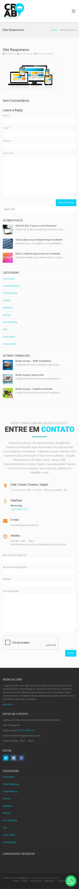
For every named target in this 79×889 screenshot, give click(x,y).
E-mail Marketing (11, 286)
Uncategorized (9, 344)
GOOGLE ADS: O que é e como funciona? (36, 226)
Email (6, 128)
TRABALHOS (36, 881)
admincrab (28, 54)
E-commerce (9, 279)
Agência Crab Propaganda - (17, 878)
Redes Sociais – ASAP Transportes (33, 361)
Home (54, 30)
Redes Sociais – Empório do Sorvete (33, 389)
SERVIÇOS (49, 881)
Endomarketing (10, 293)
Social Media (9, 336)
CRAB (24, 881)
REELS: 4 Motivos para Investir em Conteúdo (37, 253)
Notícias (7, 315)
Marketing (7, 307)
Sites (5, 329)
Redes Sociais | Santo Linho (29, 375)
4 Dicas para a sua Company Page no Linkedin (38, 239)
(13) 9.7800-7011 (19, 509)
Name (6, 115)
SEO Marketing (10, 322)
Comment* (8, 153)
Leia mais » (8, 704)
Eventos (6, 300)
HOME (16, 881)
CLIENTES (61, 881)
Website (7, 140)
